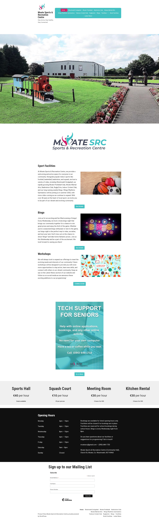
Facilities (104, 13)
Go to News (79, 374)
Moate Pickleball (87, 10)
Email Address (54, 478)
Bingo (98, 13)
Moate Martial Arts (109, 10)
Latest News (88, 16)
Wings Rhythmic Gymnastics (66, 13)
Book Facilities (114, 13)
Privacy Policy (42, 514)
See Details (79, 206)
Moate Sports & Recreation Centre (45, 15)
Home (63, 10)
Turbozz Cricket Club (82, 13)
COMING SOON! (79, 284)
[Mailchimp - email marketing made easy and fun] (67, 501)
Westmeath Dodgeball (74, 10)
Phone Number (54, 489)
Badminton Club (98, 10)
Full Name (52, 483)
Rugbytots (92, 13)
